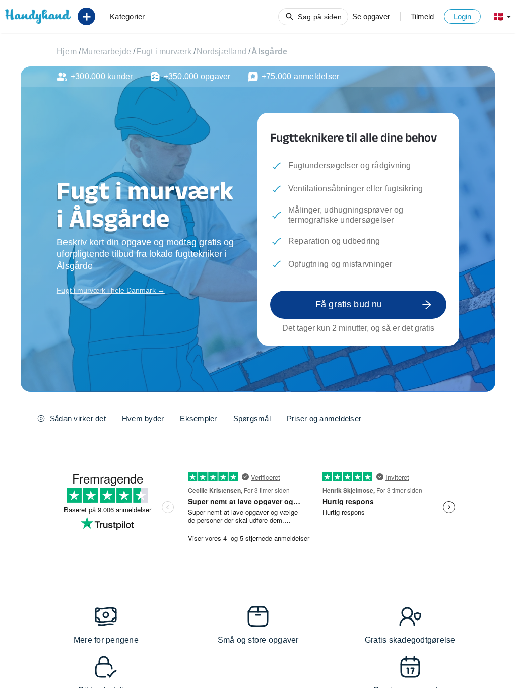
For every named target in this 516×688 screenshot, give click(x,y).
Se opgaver (371, 16)
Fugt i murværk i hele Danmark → (111, 290)
